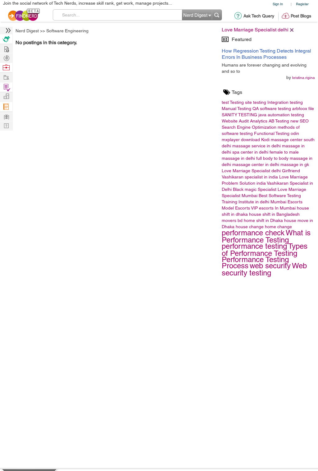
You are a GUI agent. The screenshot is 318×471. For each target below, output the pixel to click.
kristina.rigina (303, 78)
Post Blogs (301, 15)
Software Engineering (67, 30)
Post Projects (6, 48)
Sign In (278, 4)
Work (6, 67)
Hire (6, 39)
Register (302, 4)
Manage (6, 87)
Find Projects (6, 77)
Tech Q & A (6, 125)
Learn (6, 107)
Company (6, 96)
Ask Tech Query (258, 15)
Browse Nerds (6, 57)
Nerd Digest (27, 30)
